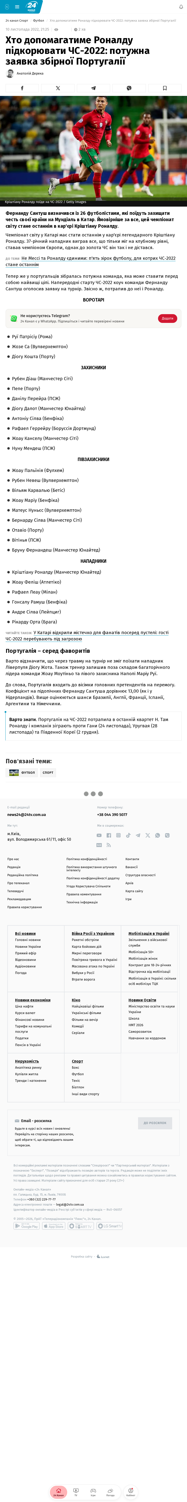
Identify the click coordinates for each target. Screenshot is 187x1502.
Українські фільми (86, 1013)
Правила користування (24, 907)
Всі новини (25, 933)
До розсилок (155, 1123)
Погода (21, 973)
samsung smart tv (109, 1226)
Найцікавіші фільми (88, 1007)
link (99, 835)
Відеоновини (25, 960)
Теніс (76, 1081)
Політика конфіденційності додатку (93, 878)
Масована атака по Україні (93, 966)
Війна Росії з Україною (93, 933)
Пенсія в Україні (28, 1045)
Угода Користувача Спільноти (88, 886)
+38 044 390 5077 (112, 815)
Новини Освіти (142, 1000)
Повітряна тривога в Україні (94, 960)
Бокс (75, 1068)
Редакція (13, 867)
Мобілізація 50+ (141, 952)
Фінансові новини (29, 1020)
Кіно (76, 1000)
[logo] (31, 6)
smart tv (81, 1226)
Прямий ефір (25, 953)
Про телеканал (18, 883)
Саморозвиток (140, 1032)
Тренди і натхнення (30, 1081)
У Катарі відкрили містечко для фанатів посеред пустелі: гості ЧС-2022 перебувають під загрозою (87, 636)
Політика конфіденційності (86, 859)
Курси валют (25, 1013)
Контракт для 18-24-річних (150, 965)
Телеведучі (15, 891)
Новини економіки (32, 1000)
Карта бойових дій (87, 947)
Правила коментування (84, 894)
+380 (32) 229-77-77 (41, 1199)
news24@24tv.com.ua (26, 815)
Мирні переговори (87, 953)
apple (53, 1226)
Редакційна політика (22, 875)
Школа (134, 1018)
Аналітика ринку (28, 1068)
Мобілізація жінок (143, 959)
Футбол (39, 20)
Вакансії (131, 867)
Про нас (13, 859)
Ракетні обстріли (85, 940)
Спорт (77, 1061)
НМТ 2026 (136, 1025)
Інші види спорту (85, 1094)
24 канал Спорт (17, 20)
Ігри (128, 899)
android (26, 1226)
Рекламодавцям (19, 899)
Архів (129, 883)
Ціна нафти (24, 1007)
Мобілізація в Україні (149, 933)
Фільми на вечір (85, 1020)
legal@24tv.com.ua (70, 1205)
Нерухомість (27, 1061)
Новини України (28, 947)
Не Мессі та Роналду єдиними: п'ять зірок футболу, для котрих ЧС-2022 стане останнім (91, 261)
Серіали (78, 1033)
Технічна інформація (82, 902)
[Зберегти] (165, 88)
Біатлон (78, 1087)
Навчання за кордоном (147, 1038)
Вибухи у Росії (83, 973)
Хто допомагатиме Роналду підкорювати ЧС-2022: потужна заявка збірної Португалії (113, 20)
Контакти (132, 859)
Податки (21, 1038)
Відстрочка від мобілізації (149, 972)
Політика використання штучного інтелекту (91, 869)
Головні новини (28, 940)
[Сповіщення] (181, 7)
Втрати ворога (83, 980)
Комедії (78, 1026)
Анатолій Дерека (30, 73)
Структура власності (140, 875)
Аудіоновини (25, 966)
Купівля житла (26, 1074)
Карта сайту (134, 891)
